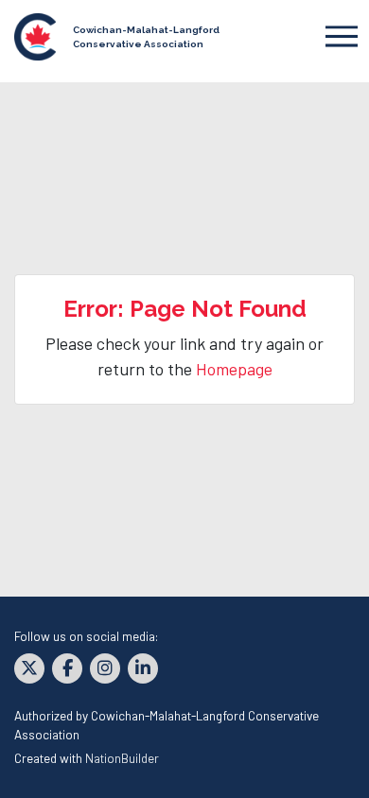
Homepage (234, 368)
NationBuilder (122, 758)
